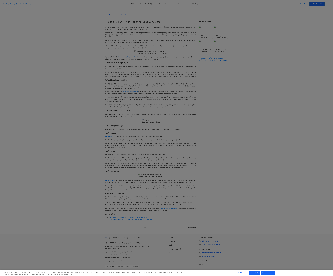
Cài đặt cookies (242, 272)
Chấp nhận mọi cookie (268, 272)
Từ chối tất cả (254, 272)
